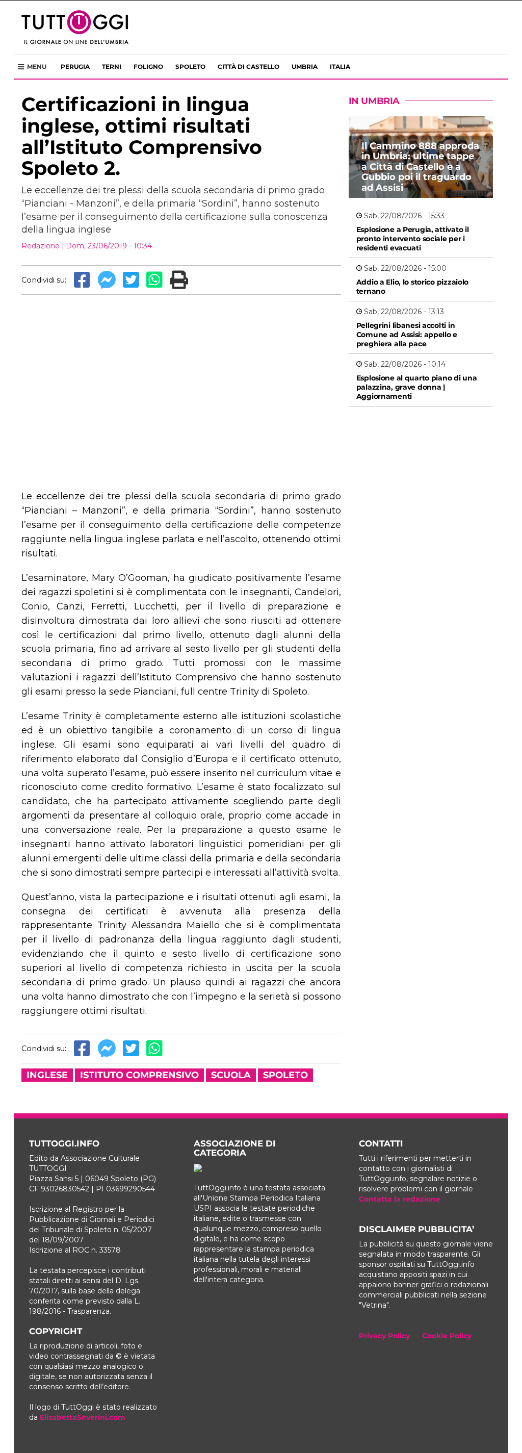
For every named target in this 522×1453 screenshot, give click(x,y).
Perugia (75, 66)
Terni (111, 66)
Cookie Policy (447, 1335)
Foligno (148, 66)
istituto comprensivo (139, 1075)
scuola (231, 1075)
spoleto (285, 1075)
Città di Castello (248, 66)
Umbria (305, 66)
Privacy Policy (384, 1335)
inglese (47, 1075)
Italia (340, 66)
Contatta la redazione (399, 1199)
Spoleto (190, 66)
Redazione (40, 246)
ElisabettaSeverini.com (82, 1417)
